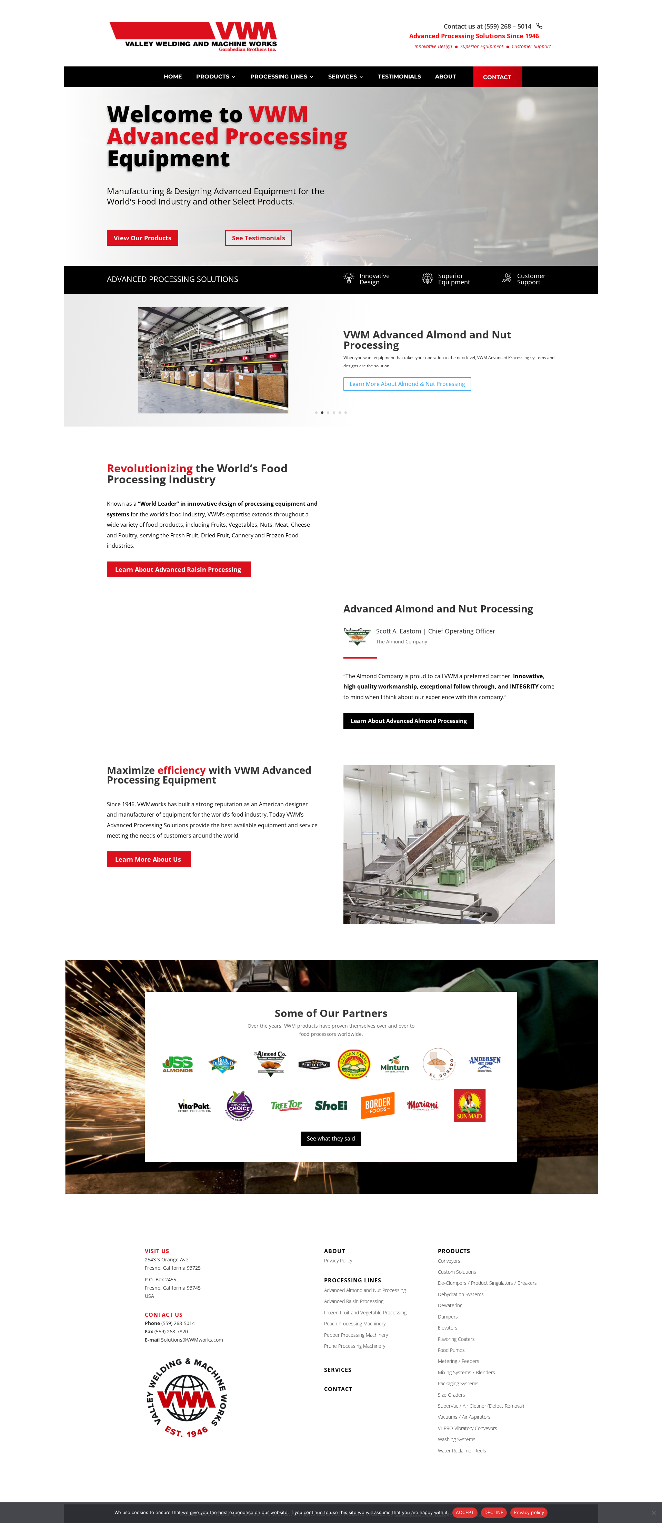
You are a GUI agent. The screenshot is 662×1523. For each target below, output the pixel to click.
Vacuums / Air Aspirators (464, 1417)
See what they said (331, 1138)
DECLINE (494, 1512)
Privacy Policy (338, 1260)
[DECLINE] (653, 1512)
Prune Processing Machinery (354, 1346)
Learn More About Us (148, 859)
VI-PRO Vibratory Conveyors (467, 1428)
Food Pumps (451, 1350)
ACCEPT (465, 1512)
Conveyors (449, 1261)
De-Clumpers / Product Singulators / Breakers (487, 1283)
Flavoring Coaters (456, 1338)
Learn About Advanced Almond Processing (409, 721)
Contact (497, 78)
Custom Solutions (457, 1272)
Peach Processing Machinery (354, 1323)
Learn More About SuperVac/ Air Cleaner (402, 378)
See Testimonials (258, 238)
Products (212, 77)
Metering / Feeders (458, 1361)
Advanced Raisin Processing (353, 1301)
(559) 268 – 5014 (507, 26)
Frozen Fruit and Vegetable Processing (365, 1312)
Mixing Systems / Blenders (466, 1372)
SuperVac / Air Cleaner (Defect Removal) (481, 1406)
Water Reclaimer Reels (462, 1450)
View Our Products (142, 238)
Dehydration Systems (461, 1294)
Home (173, 77)
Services (342, 77)
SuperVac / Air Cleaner (401, 340)
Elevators (448, 1327)
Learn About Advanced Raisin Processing (178, 569)
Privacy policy (529, 1512)
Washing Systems (456, 1439)
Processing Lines (278, 77)
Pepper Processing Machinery (356, 1335)
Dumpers (448, 1316)
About (445, 77)
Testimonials (399, 77)
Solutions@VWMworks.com (192, 1339)
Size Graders (451, 1394)
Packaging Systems (458, 1383)
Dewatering (450, 1305)
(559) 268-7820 (171, 1331)
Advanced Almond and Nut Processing (365, 1290)
